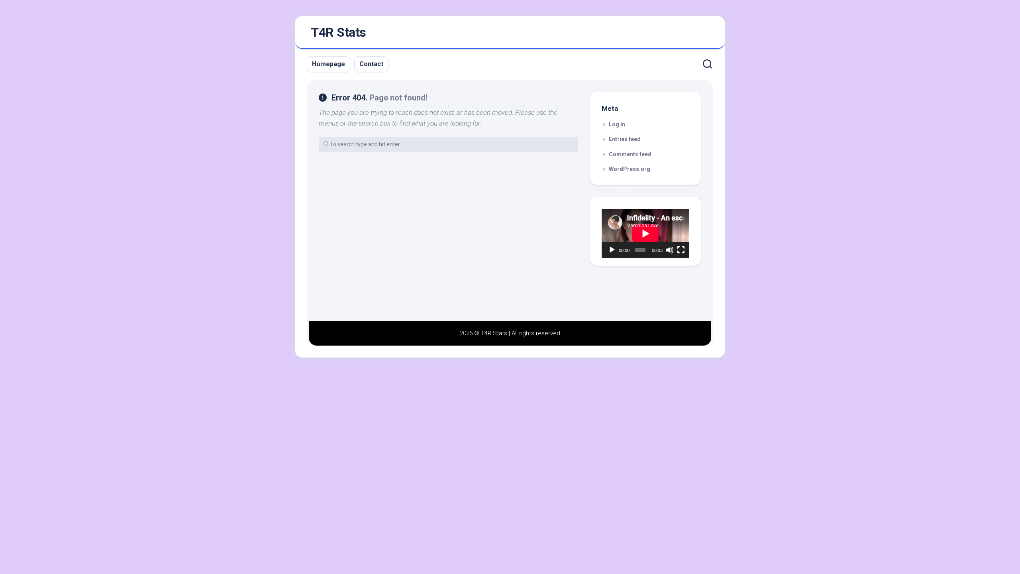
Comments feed (630, 154)
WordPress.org (629, 169)
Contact (371, 64)
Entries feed (625, 139)
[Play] (612, 250)
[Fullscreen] (681, 250)
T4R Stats (338, 32)
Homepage (328, 64)
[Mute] (670, 250)
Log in (617, 124)
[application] (645, 233)
